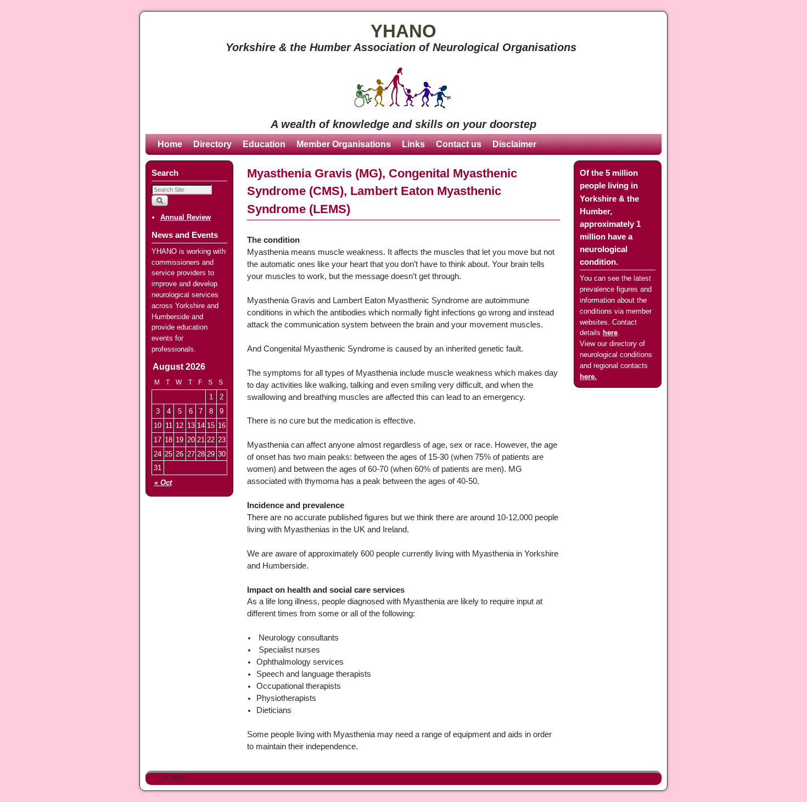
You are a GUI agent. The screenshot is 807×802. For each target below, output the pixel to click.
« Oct (163, 482)
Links (413, 144)
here (610, 332)
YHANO (403, 31)
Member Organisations (343, 144)
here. (588, 376)
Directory (212, 144)
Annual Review (185, 217)
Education (264, 144)
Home (170, 144)
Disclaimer (514, 144)
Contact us (458, 144)
